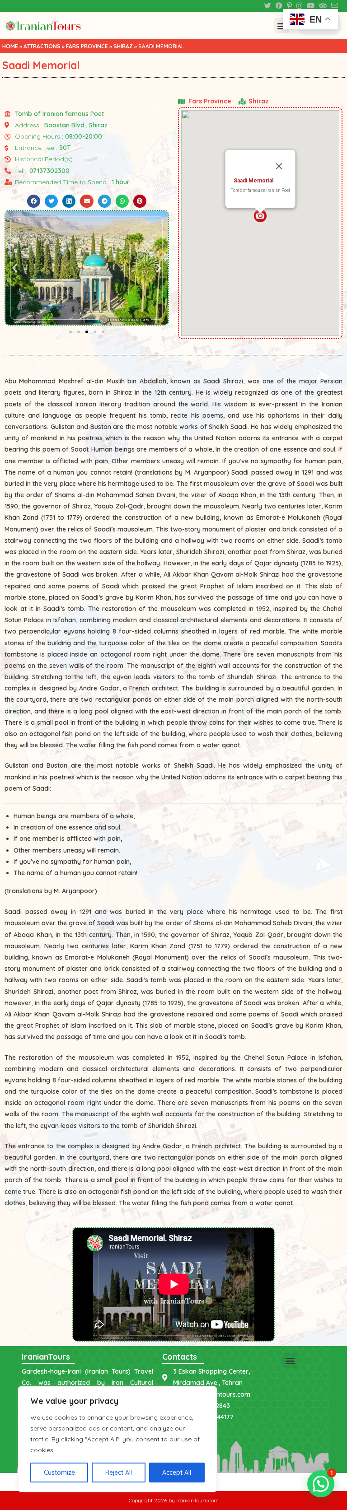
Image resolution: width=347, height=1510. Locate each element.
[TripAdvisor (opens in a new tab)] (323, 5)
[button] (281, 25)
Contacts (179, 1357)
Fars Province (87, 46)
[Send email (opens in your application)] (333, 5)
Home (10, 46)
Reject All (118, 1472)
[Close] (279, 166)
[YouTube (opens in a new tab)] (311, 5)
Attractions (42, 46)
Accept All (176, 1472)
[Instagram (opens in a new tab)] (299, 5)
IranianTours (46, 1357)
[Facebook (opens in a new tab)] (279, 5)
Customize (59, 1472)
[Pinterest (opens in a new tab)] (289, 5)
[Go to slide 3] (86, 332)
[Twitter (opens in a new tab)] (267, 5)
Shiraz (123, 46)
